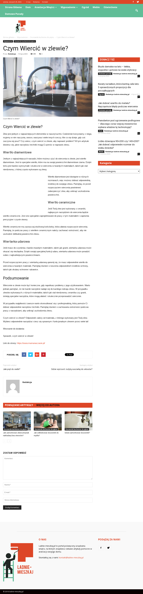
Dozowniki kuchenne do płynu (25, 41)
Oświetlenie (110, 7)
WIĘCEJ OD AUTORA (48, 405)
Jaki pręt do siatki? (11, 369)
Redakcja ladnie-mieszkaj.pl (125, 74)
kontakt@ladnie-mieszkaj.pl (71, 557)
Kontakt (45, 2)
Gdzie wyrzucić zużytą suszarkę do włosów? (71, 369)
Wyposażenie (68, 7)
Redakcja (12, 54)
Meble (96, 7)
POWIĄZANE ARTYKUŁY (19, 405)
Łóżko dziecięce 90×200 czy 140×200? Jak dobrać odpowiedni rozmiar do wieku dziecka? (118, 144)
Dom (28, 7)
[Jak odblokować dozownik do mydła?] (48, 420)
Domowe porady (14, 13)
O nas (28, 2)
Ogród (85, 7)
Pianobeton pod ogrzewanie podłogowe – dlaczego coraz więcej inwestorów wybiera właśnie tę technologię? (119, 124)
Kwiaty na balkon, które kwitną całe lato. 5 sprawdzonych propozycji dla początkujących (118, 87)
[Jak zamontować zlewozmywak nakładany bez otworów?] (17, 420)
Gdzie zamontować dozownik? (77, 433)
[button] (136, 10)
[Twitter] (138, 2)
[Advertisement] (89, 27)
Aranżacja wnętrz (44, 7)
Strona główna (13, 7)
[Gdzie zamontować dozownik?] (78, 420)
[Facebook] (133, 2)
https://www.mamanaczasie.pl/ (31, 343)
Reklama (36, 2)
